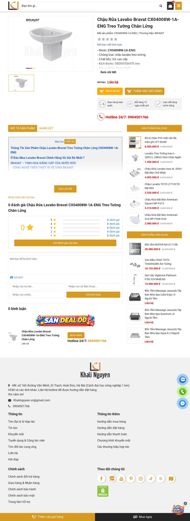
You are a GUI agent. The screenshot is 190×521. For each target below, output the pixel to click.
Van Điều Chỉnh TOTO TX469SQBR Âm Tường (158, 261)
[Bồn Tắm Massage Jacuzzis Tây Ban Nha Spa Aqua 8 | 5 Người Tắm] (135, 335)
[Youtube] (121, 478)
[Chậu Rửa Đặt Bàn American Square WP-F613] (135, 204)
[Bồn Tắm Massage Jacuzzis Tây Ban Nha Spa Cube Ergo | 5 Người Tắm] (135, 297)
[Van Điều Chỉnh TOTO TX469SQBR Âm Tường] (135, 264)
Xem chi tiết (108, 72)
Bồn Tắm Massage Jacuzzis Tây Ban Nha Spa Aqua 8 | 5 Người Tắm (163, 333)
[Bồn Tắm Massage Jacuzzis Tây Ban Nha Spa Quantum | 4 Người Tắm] (135, 316)
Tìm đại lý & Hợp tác (21, 421)
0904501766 (21, 406)
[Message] (182, 406)
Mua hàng (76, 335)
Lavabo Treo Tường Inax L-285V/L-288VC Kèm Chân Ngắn (163, 155)
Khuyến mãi (16, 434)
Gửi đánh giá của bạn (65, 242)
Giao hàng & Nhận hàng (24, 483)
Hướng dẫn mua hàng (111, 421)
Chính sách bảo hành (22, 489)
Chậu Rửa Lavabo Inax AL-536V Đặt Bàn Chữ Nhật (163, 170)
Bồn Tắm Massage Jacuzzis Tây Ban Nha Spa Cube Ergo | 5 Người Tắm (163, 294)
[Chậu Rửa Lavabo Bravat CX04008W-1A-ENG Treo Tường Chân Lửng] (13, 338)
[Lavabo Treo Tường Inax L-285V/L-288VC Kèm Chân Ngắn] (135, 158)
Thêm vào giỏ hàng (147, 91)
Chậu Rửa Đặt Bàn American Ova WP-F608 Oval (161, 216)
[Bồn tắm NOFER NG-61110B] (135, 249)
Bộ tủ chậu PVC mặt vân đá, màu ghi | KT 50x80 (161, 140)
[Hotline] (182, 394)
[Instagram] (141, 478)
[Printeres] (131, 478)
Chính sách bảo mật (21, 495)
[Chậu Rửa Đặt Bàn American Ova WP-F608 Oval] (135, 219)
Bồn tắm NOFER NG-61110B (161, 244)
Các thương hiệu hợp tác (113, 447)
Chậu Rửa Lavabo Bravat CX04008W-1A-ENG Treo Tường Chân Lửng (40, 335)
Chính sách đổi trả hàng (24, 476)
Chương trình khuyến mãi (113, 440)
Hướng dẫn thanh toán (112, 434)
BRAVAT (159, 33)
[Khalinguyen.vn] (13, 5)
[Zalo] (112, 478)
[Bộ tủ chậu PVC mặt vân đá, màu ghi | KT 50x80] (135, 142)
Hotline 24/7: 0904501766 (126, 117)
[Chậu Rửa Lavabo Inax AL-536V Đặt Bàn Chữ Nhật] (135, 173)
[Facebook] (101, 478)
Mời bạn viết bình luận (109, 44)
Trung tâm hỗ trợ (19, 502)
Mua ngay (145, 517)
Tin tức (12, 428)
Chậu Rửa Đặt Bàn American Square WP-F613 (161, 201)
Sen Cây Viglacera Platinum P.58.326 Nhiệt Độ (160, 277)
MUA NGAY (112, 91)
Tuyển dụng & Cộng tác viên (26, 440)
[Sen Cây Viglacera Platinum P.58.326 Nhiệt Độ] (135, 279)
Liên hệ (13, 453)
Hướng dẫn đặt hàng (111, 428)
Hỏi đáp (13, 459)
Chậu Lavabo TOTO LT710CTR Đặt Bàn (162, 186)
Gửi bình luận (93, 294)
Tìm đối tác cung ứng (22, 447)
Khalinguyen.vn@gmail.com (31, 400)
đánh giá (113, 219)
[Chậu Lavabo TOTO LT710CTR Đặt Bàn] (135, 188)
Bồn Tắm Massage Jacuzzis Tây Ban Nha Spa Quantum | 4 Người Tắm (163, 313)
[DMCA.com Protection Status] (139, 491)
